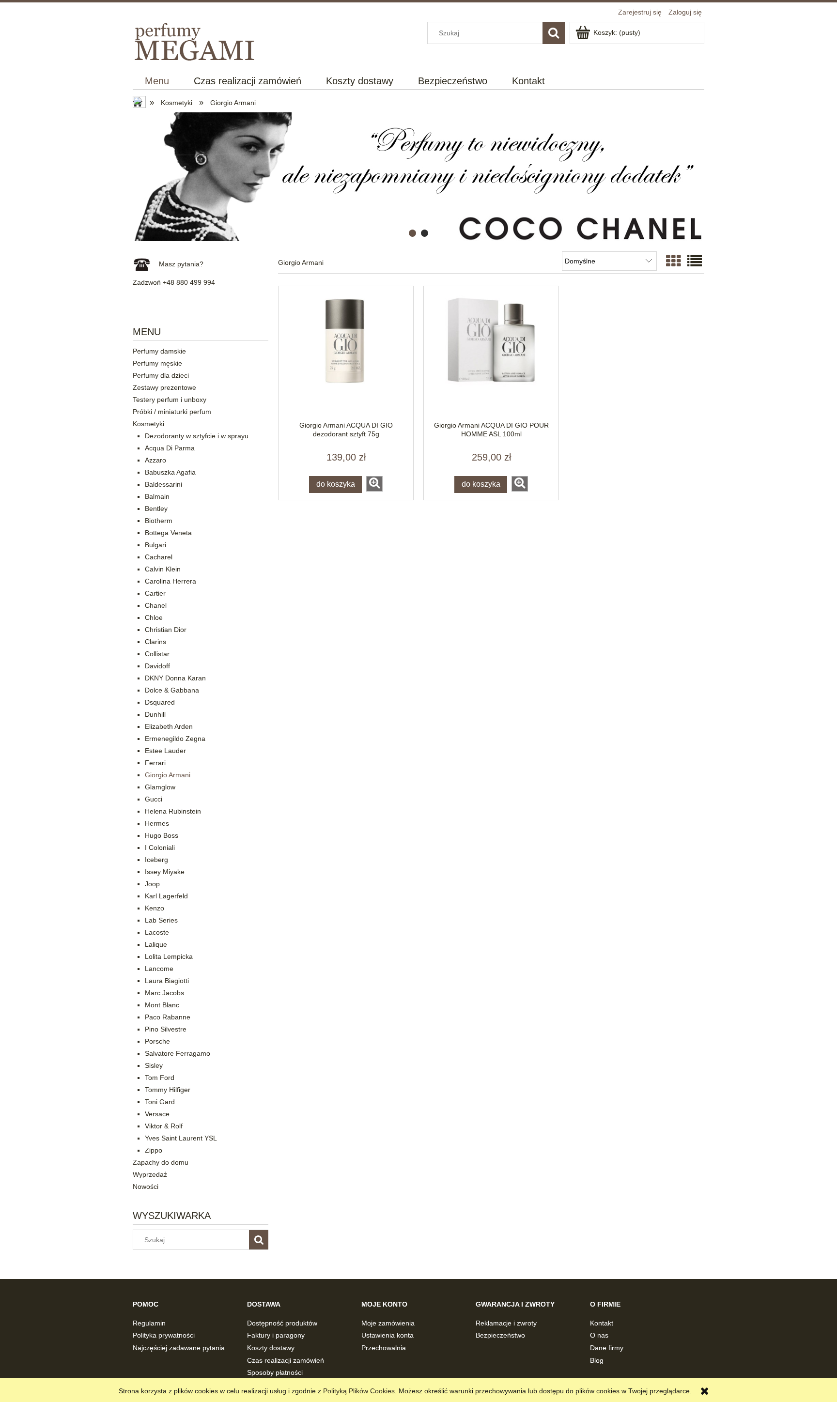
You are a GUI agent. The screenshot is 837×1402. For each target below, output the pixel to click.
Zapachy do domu (160, 1162)
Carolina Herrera (170, 581)
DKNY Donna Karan (175, 678)
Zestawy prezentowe (164, 387)
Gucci (153, 799)
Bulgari (155, 545)
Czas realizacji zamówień (285, 1360)
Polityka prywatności (164, 1335)
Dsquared (160, 702)
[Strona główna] (196, 39)
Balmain (157, 496)
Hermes (157, 823)
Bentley (156, 508)
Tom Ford (159, 1077)
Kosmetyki (148, 424)
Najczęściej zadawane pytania (179, 1348)
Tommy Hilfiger (167, 1090)
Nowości (145, 1186)
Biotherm (158, 520)
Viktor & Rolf (164, 1126)
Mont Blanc (162, 1005)
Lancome (159, 968)
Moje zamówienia (388, 1323)
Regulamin (149, 1323)
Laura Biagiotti (167, 981)
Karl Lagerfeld (166, 896)
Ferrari (155, 763)
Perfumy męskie (157, 363)
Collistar (157, 654)
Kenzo (154, 908)
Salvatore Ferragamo (177, 1053)
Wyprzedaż (150, 1174)
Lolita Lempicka (169, 956)
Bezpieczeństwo (500, 1335)
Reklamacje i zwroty (506, 1323)
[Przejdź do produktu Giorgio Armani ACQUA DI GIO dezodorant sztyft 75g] (345, 353)
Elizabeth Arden (169, 726)
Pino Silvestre (165, 1029)
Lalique (156, 944)
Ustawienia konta (387, 1335)
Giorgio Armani (167, 775)
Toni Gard (160, 1102)
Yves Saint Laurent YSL (181, 1138)
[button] (374, 484)
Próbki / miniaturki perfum (172, 412)
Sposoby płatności (275, 1372)
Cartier (155, 593)
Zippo (153, 1150)
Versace (157, 1114)
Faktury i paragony (276, 1335)
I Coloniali (160, 847)
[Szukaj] (553, 33)
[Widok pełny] (694, 261)
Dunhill (155, 714)
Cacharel (158, 557)
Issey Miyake (165, 872)
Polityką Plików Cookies (359, 1391)
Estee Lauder (165, 751)
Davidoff (157, 666)
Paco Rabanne (167, 1017)
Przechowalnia (383, 1348)
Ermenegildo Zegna (175, 738)
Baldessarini (163, 484)
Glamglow (160, 787)
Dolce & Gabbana (172, 690)
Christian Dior (165, 629)
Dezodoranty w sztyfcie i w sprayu (196, 436)
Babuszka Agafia (170, 472)
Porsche (157, 1041)
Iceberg (156, 859)
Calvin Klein (163, 569)
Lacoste (157, 932)
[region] (418, 176)
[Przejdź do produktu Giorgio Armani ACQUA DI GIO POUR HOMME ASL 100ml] (491, 353)
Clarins (155, 642)
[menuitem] (157, 81)
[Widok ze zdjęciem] (673, 261)
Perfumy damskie (159, 351)
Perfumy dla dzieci (161, 375)
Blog (597, 1360)
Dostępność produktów (282, 1323)
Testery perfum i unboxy (169, 399)
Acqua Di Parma (170, 448)
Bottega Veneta (168, 533)
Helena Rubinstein (173, 811)
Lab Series (161, 920)
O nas (599, 1335)
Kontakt (601, 1323)
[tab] (412, 233)
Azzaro (155, 460)
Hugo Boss (161, 835)
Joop (152, 884)
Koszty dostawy (270, 1348)
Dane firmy (606, 1348)
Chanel (156, 605)
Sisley (154, 1065)
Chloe (154, 617)
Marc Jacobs (164, 993)
